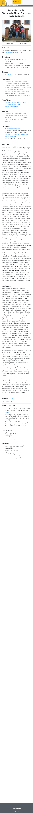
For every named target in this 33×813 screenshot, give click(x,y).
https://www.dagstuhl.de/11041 (13, 52)
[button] (4, 31)
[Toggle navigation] (29, 2)
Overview (16, 811)
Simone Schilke (9, 74)
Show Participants (7, 401)
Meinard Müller (9, 65)
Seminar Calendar (10, 5)
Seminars (4, 5)
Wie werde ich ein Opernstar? (13, 106)
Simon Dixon (8, 59)
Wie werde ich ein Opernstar (13, 129)
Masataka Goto (9, 63)
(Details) (7, 412)
